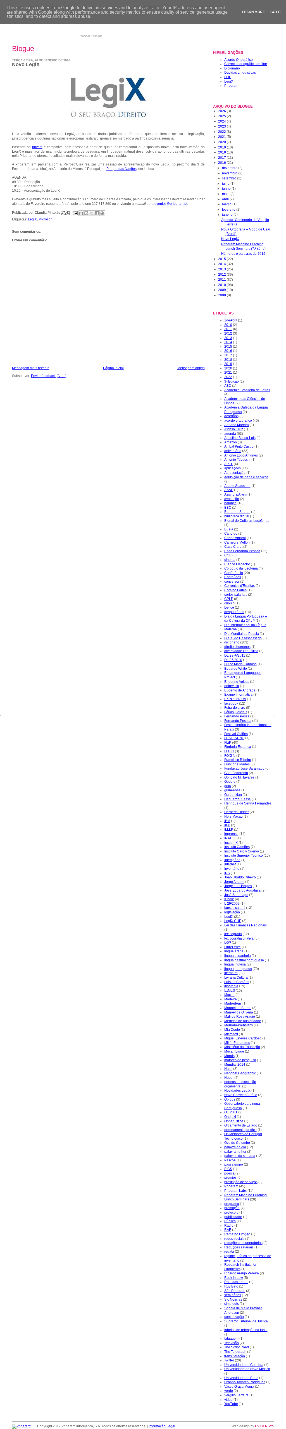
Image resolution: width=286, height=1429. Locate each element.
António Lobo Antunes (241, 455)
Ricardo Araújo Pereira (241, 1273)
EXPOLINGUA (235, 699)
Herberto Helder (236, 812)
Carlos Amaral (235, 538)
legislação (232, 912)
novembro (230, 173)
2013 (222, 269)
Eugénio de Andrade (240, 690)
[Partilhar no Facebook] (97, 213)
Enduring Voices (236, 682)
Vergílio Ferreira (236, 1395)
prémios (230, 1178)
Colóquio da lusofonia (241, 568)
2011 (222, 280)
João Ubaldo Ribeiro (240, 877)
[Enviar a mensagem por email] (81, 213)
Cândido (230, 533)
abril (226, 199)
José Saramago (236, 895)
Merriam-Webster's (238, 1025)
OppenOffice (233, 1121)
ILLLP (228, 830)
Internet (230, 864)
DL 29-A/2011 (234, 655)
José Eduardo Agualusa (242, 890)
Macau (229, 995)
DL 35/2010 (233, 660)
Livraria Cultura (236, 977)
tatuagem (231, 1339)
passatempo (233, 1164)
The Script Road (236, 1347)
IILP (227, 825)
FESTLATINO (234, 738)
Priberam (231, 86)
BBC (227, 508)
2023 (222, 126)
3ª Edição (231, 381)
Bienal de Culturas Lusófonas (246, 521)
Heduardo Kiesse (237, 799)
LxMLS (229, 991)
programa (231, 1204)
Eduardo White (235, 669)
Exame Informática (238, 695)
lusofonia (231, 986)
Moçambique (234, 1051)
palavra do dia (235, 1147)
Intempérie (232, 860)
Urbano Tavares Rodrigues (244, 1382)
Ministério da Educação (242, 1047)
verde (228, 1391)
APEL (228, 464)
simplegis (231, 1304)
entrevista (231, 686)
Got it (275, 12)
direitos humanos (237, 647)
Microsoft (45, 219)
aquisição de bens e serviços (246, 477)
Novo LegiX (230, 239)
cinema (229, 560)
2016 (222, 163)
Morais (229, 1056)
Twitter (229, 1360)
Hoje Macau (233, 816)
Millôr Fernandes (237, 1043)
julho (226, 184)
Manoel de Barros (237, 1008)
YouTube (231, 1404)
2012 (222, 275)
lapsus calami (234, 908)
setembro (229, 178)
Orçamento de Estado (240, 1125)
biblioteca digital (236, 516)
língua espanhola (237, 956)
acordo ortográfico (238, 420)
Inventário (231, 869)
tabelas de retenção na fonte (246, 1330)
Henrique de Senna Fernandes (247, 803)
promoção (232, 1208)
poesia (229, 1173)
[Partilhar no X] (91, 213)
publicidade (233, 1217)
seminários (232, 1295)
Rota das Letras (236, 1282)
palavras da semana (239, 1156)
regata (229, 1251)
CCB (228, 555)
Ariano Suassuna (237, 486)
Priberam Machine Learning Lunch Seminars (245, 1197)
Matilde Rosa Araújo (239, 1017)
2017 (222, 158)
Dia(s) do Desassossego (243, 638)
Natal (228, 1069)
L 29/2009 (232, 904)
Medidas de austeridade (242, 1021)
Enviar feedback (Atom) (48, 376)
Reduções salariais (239, 1247)
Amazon (230, 442)
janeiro (227, 215)
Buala (228, 529)
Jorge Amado (234, 882)
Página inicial (113, 368)
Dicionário (232, 68)
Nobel (228, 1078)
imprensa (231, 834)
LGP (227, 943)
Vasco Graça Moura (239, 1387)
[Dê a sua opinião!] (86, 213)
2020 (222, 142)
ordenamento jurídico (240, 1130)
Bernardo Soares (237, 512)
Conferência (233, 573)
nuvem (37, 147)
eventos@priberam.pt (170, 204)
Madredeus (233, 1003)
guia (227, 786)
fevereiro (229, 210)
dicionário (231, 642)
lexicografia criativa (239, 938)
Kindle (229, 899)
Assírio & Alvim (235, 494)
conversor (231, 581)
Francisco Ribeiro (237, 760)
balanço (230, 503)
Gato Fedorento (236, 773)
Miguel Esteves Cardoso (242, 1038)
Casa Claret (233, 547)
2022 (222, 132)
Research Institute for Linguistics (240, 1267)
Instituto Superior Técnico (243, 856)
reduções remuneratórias (243, 1243)
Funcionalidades (237, 764)
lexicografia (233, 934)
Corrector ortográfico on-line (245, 64)
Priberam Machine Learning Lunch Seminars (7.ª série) (243, 246)
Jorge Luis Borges (238, 886)
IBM (227, 821)
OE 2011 (230, 1112)
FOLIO (229, 751)
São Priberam (234, 1291)
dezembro (230, 168)
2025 (222, 116)
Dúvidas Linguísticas (240, 73)
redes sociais (234, 1239)
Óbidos (229, 1099)
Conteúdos (232, 577)
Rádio (228, 1226)
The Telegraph (235, 1352)
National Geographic (240, 1073)
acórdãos (231, 416)
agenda (230, 434)
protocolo (231, 1212)
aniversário (232, 451)
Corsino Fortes (235, 590)
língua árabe (234, 951)
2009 (222, 290)
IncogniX (231, 843)
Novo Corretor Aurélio (240, 1095)
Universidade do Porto (241, 1378)
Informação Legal (162, 1426)
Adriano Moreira (236, 425)
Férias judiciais (235, 712)
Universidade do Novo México (247, 1369)
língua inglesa (235, 964)
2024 (222, 121)
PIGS (228, 1169)
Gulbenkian (233, 795)
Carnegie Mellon (237, 542)
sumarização (234, 1317)
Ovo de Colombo (237, 1143)
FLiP (227, 77)
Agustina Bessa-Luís (240, 438)
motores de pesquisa (240, 1060)
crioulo (229, 603)
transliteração (234, 1356)
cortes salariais (235, 595)
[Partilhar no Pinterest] (102, 213)
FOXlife (229, 756)
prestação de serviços (241, 1182)
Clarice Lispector (237, 564)
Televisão (231, 1343)
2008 (222, 295)
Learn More (253, 12)
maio (226, 194)
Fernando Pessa (236, 716)
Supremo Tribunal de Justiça (246, 1321)
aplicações (232, 468)
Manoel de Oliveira (238, 1012)
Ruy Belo (231, 1286)
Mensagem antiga (191, 368)
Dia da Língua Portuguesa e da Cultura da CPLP (245, 618)
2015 (222, 259)
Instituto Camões (237, 847)
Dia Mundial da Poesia (241, 634)
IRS (227, 873)
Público (230, 1221)
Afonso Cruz (233, 429)
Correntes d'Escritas (239, 586)
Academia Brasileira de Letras (247, 390)
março (227, 204)
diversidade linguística (241, 651)
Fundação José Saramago (244, 768)
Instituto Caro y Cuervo (241, 851)
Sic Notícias (233, 1299)
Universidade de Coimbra (243, 1365)
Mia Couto (232, 1030)
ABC (227, 386)
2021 (222, 137)
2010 (222, 285)
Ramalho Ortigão (237, 1234)
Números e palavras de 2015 (243, 254)
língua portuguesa (238, 969)
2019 (222, 147)
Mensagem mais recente (30, 368)
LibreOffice (232, 947)
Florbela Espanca (237, 747)
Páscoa (230, 1160)
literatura (231, 973)
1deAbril (230, 320)
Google (229, 782)
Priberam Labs (235, 1191)
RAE (227, 1230)
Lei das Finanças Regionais (245, 925)
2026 (222, 111)
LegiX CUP (232, 921)
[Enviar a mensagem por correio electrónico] (74, 213)
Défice (229, 607)
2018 (222, 152)
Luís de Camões (236, 982)
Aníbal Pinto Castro (239, 446)
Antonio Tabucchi (237, 460)
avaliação (231, 499)
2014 (222, 264)
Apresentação (235, 473)
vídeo (228, 1400)
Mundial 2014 (234, 1065)
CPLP (228, 599)
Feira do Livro (234, 708)
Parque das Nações (121, 169)
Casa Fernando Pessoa (242, 551)
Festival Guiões (236, 734)
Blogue (98, 35)
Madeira (230, 999)
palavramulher (235, 1152)
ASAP (228, 490)
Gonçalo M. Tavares (239, 777)
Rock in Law (233, 1278)
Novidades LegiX (237, 1090)
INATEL (230, 838)
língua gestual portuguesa (244, 960)
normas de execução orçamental (240, 1084)
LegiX (32, 219)
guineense (232, 790)
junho (227, 189)
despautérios (234, 612)
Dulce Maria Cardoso (240, 664)
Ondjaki (230, 1117)
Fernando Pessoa (237, 721)
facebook (231, 703)
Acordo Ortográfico (238, 60)
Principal (84, 35)
